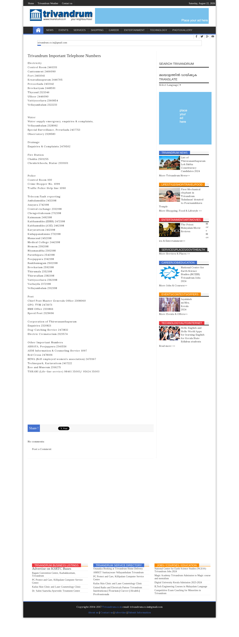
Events (63, 30)
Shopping (97, 30)
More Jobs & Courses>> (173, 285)
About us (93, 612)
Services (79, 30)
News (49, 30)
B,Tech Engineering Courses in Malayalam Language (180, 586)
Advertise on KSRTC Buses (51, 568)
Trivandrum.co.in (112, 606)
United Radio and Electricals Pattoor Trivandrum (117, 587)
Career (114, 30)
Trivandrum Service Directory (119, 565)
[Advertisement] (91, 398)
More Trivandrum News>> (174, 175)
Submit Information (139, 612)
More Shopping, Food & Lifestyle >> (180, 210)
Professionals (101, 594)
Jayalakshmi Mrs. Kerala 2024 (186, 304)
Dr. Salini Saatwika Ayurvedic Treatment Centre (56, 591)
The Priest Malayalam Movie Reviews (191, 228)
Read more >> (167, 345)
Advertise (120, 612)
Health (135, 590)
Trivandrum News (174, 152)
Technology (158, 30)
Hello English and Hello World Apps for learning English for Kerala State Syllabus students (192, 334)
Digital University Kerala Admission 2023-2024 (178, 582)
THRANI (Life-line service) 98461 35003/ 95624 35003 (64, 371)
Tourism (114, 590)
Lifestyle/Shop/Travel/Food (181, 184)
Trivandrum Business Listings (56, 565)
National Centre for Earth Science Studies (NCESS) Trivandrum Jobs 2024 (192, 274)
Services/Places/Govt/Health (183, 249)
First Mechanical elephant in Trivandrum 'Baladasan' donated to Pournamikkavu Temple (181, 198)
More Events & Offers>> (173, 314)
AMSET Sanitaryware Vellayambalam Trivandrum (118, 572)
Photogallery (182, 30)
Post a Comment (41, 449)
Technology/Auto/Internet (181, 323)
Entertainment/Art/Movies (181, 219)
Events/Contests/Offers (179, 294)
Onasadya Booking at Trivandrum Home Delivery (118, 568)
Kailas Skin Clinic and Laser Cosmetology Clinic (56, 587)
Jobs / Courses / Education (177, 565)
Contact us (106, 612)
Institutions (100, 590)
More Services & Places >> (174, 253)
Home (38, 30)
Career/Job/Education (178, 262)
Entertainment (134, 30)
